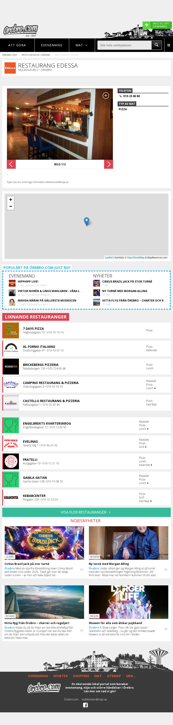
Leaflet (109, 257)
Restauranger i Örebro (36, 54)
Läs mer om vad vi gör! (100, 691)
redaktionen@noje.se (94, 699)
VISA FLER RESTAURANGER (84, 512)
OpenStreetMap (135, 257)
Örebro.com (9, 54)
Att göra (17, 45)
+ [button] (10, 199)
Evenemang (51, 45)
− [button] (10, 206)
